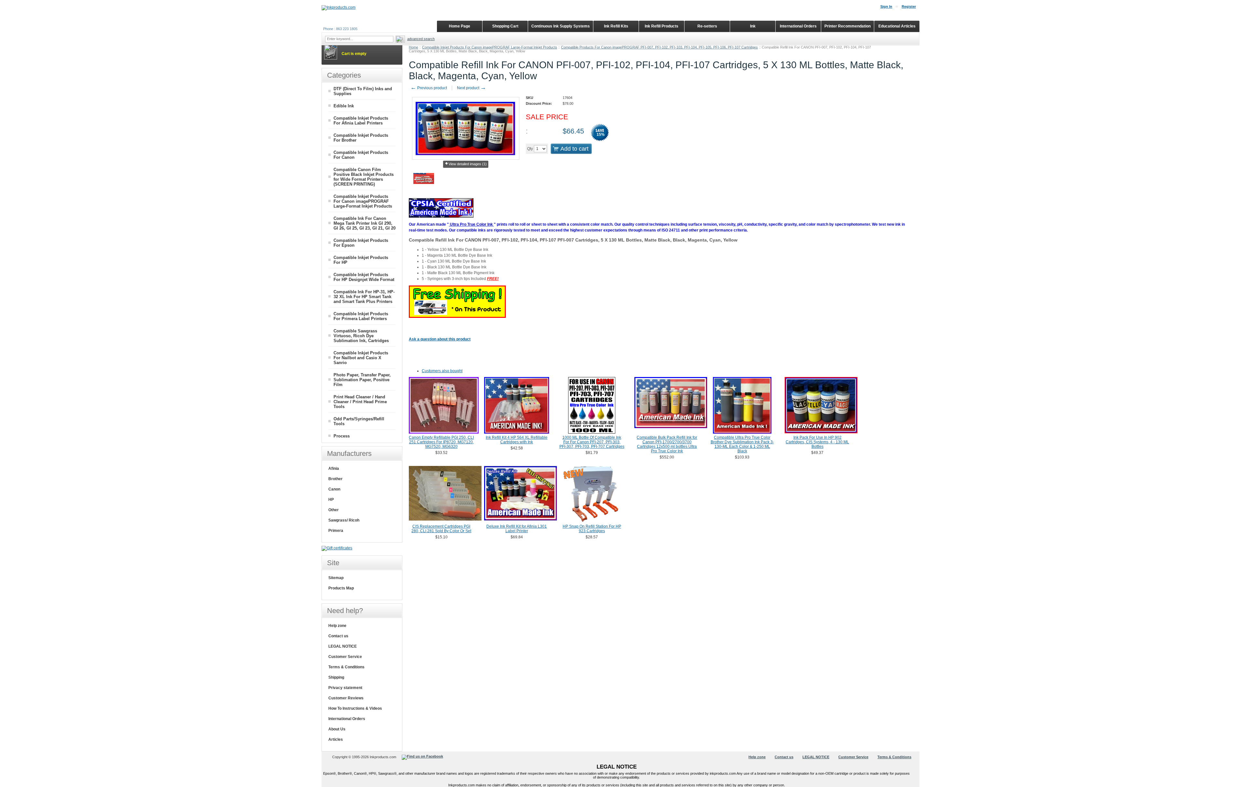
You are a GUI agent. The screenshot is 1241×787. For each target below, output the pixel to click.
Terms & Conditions (346, 667)
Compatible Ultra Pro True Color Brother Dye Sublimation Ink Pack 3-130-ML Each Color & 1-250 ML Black (742, 444)
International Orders (346, 719)
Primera (335, 530)
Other (333, 510)
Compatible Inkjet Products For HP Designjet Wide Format (364, 277)
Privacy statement (345, 687)
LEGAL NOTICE (342, 646)
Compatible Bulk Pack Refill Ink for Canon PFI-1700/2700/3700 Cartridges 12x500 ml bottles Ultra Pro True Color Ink (667, 444)
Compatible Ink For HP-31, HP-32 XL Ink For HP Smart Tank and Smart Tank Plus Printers (364, 296)
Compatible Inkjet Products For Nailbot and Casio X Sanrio (361, 357)
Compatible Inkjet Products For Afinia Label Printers (361, 120)
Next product (471, 88)
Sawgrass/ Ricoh (343, 520)
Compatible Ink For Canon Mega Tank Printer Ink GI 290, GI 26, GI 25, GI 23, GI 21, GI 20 (365, 223)
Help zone (337, 625)
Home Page (459, 26)
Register (909, 6)
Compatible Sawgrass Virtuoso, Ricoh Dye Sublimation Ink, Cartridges (361, 336)
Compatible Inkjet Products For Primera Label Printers (361, 316)
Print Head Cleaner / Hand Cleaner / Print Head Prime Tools (360, 401)
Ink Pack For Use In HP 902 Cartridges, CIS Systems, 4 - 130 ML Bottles (817, 442)
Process (342, 436)
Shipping (336, 677)
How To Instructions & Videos (355, 708)
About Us (336, 729)
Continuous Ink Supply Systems (560, 26)
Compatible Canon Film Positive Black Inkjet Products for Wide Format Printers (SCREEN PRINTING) (364, 177)
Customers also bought (442, 371)
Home (413, 47)
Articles (335, 739)
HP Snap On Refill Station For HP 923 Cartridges (592, 528)
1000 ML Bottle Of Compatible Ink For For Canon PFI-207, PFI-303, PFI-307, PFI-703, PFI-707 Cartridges (591, 442)
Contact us (338, 636)
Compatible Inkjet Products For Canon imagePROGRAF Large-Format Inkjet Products (489, 47)
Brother (335, 479)
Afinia (333, 468)
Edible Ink (344, 105)
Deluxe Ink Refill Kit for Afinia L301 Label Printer (516, 528)
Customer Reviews (346, 698)
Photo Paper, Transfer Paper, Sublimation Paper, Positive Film (362, 379)
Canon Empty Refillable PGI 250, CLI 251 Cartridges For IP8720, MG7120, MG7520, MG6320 (441, 442)
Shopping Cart (505, 26)
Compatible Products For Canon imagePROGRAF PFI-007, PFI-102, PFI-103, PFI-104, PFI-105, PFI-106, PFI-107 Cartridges (659, 47)
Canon (334, 489)
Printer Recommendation (847, 26)
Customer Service (345, 656)
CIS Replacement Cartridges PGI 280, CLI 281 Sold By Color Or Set (441, 528)
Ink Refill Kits (616, 26)
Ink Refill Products (661, 26)
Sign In (886, 6)
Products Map (341, 588)
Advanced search (421, 39)
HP (331, 499)
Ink (753, 26)
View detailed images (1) (468, 164)
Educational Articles (897, 26)
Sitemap (336, 578)
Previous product (428, 88)
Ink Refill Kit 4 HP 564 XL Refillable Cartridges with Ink (516, 439)
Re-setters (707, 26)
